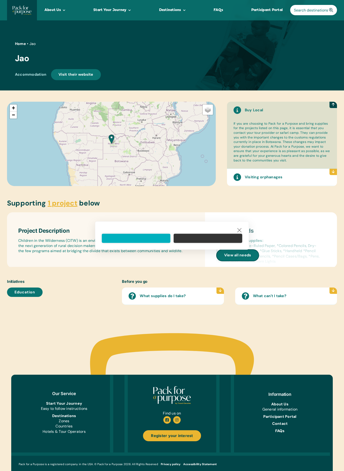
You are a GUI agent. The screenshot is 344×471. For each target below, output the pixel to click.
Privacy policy (170, 464)
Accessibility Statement (200, 464)
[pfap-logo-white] (172, 387)
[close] (239, 230)
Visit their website (76, 74)
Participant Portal (279, 416)
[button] (111, 139)
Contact (280, 423)
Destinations (64, 415)
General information (280, 409)
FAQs (280, 430)
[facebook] (167, 420)
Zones (64, 421)
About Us (280, 404)
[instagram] (177, 420)
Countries (64, 426)
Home (20, 43)
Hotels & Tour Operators (64, 431)
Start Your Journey (64, 403)
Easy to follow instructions (64, 408)
